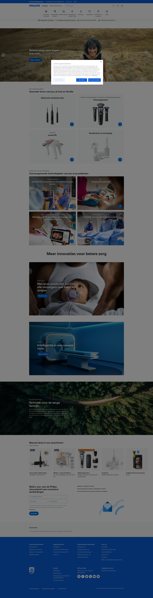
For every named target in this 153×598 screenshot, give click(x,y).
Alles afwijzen (81, 80)
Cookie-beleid (94, 75)
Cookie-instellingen (58, 80)
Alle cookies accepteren (94, 80)
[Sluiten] (101, 61)
